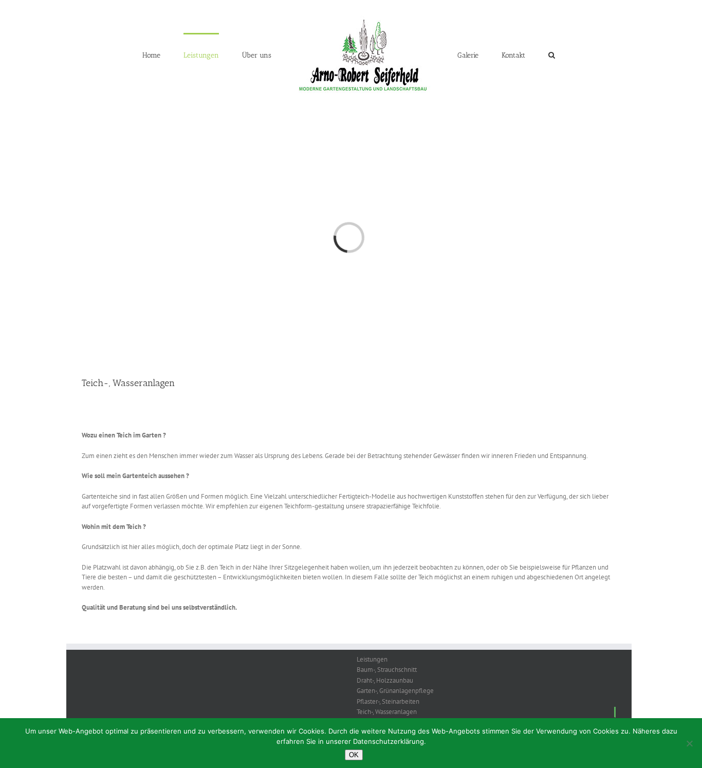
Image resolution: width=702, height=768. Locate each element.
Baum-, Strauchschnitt (387, 669)
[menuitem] (183, 54)
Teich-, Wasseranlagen (387, 711)
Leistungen (372, 659)
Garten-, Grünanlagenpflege (395, 690)
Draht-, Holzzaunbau (385, 680)
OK (354, 755)
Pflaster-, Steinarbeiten (388, 701)
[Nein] (689, 743)
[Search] (526, 54)
